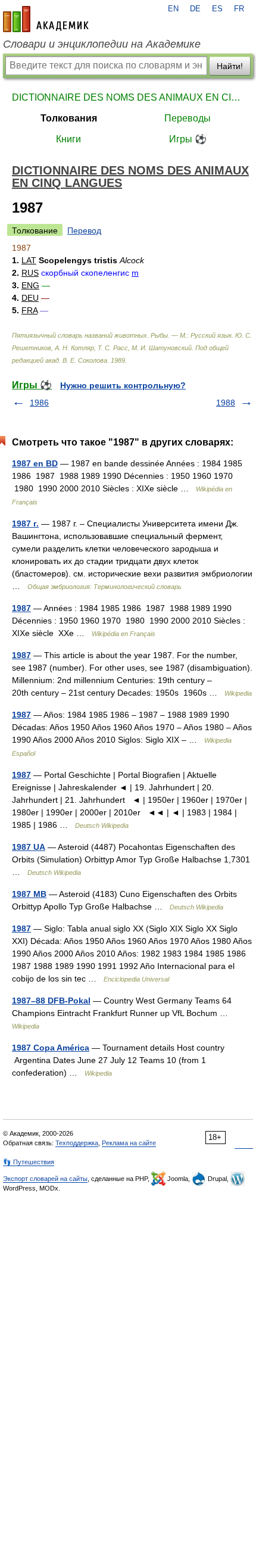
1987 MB (29, 894)
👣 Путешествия (28, 1162)
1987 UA (28, 847)
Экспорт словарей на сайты (45, 1178)
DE (195, 9)
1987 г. (25, 523)
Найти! (230, 66)
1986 (39, 402)
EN (173, 9)
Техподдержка (76, 1142)
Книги (68, 139)
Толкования (68, 118)
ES (217, 9)
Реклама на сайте (129, 1142)
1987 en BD (35, 463)
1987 (21, 608)
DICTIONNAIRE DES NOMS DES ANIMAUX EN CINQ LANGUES (128, 97)
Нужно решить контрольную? (123, 385)
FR (239, 9)
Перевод (84, 230)
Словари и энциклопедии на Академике (102, 44)
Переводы (187, 118)
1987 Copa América (50, 1047)
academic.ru (46, 19)
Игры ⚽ (188, 139)
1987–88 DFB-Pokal (51, 1000)
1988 (225, 402)
